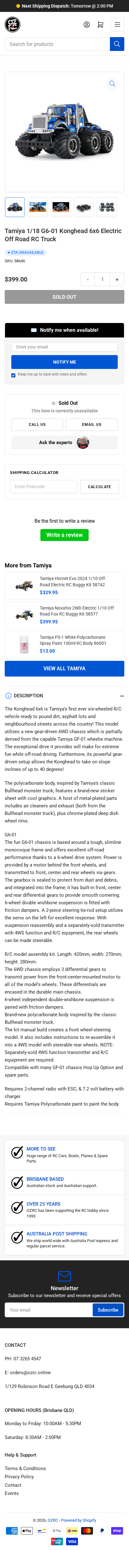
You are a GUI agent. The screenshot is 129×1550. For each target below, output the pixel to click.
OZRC (53, 1520)
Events (12, 1493)
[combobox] (64, 44)
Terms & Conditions (25, 1468)
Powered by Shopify (78, 1520)
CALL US (37, 424)
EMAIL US (91, 424)
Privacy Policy (19, 1477)
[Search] (117, 44)
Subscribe (108, 1310)
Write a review (64, 535)
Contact (13, 1485)
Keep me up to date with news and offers (52, 374)
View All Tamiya (64, 669)
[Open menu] (117, 24)
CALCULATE (99, 487)
